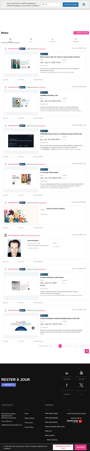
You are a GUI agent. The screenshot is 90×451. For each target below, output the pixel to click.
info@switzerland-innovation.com (11, 425)
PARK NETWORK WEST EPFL (55, 426)
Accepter (80, 447)
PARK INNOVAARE (51, 422)
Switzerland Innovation (32, 235)
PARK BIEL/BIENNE (51, 418)
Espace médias (29, 418)
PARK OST (48, 431)
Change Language (70, 4)
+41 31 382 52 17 (6, 421)
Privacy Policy (29, 427)
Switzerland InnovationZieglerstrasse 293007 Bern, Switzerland (8, 416)
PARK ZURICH (50, 435)
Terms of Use (29, 422)
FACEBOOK (66, 394)
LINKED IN (67, 379)
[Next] (87, 346)
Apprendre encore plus (63, 447)
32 (83, 346)
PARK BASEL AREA (51, 413)
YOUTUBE (81, 379)
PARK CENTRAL (52, 440)
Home (26, 413)
